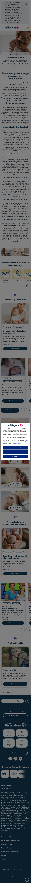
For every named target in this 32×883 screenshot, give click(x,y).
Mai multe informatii (16, 443)
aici (27, 440)
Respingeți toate (15, 452)
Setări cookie (15, 456)
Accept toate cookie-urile (15, 447)
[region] (15, 441)
